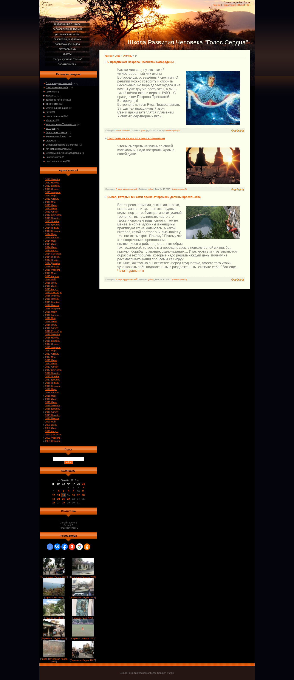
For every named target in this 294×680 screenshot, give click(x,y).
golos (143, 130)
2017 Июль (51, 363)
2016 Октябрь (52, 334)
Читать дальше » (130, 271)
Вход (241, 5)
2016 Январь (52, 305)
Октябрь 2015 (68, 480)
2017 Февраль (52, 347)
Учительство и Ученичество (61, 124)
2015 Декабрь (52, 302)
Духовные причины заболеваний (63, 153)
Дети (48, 112)
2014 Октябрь (52, 257)
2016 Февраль (52, 308)
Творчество (52, 103)
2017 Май (50, 357)
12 (53, 495)
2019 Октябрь (52, 415)
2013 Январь (52, 189)
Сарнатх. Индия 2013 (82, 638)
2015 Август (51, 289)
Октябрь (127, 55)
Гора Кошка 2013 (54, 597)
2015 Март (51, 273)
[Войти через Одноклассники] (87, 546)
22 (68, 499)
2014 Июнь (51, 244)
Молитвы (51, 120)
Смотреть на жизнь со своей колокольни (136, 138)
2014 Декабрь (52, 263)
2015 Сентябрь (53, 292)
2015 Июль (51, 286)
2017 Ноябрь (52, 376)
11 (83, 491)
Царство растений (56, 161)
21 (63, 499)
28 (63, 502)
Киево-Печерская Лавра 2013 (54, 660)
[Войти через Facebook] (64, 546)
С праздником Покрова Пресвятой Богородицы (140, 62)
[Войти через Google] (79, 546)
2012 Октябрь (52, 179)
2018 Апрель (52, 392)
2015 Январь (52, 266)
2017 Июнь (51, 360)
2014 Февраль (52, 231)
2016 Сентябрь (53, 331)
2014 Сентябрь (53, 253)
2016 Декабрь (52, 341)
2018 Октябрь (52, 405)
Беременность (54, 157)
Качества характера (57, 148)
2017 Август (51, 366)
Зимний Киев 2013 (83, 618)
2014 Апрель (52, 237)
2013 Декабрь (52, 224)
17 (78, 495)
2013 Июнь (51, 205)
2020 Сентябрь (53, 434)
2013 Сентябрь (53, 215)
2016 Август (51, 328)
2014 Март (51, 234)
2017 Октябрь (52, 373)
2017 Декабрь (52, 379)
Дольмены (51, 140)
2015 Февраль (52, 270)
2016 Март (51, 312)
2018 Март (51, 389)
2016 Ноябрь (52, 337)
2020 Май (50, 421)
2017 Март (51, 350)
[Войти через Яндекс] (72, 546)
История (50, 128)
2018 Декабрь (52, 408)
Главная (216, 5)
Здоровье (51, 95)
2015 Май (50, 279)
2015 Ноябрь (52, 299)
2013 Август (51, 211)
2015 (117, 55)
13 (58, 495)
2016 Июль (51, 324)
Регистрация (229, 5)
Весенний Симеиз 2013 (83, 577)
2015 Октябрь (52, 295)
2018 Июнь (51, 399)
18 (83, 495)
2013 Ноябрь (52, 221)
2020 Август (51, 431)
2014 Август (51, 250)
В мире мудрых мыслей (59, 83)
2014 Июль (51, 247)
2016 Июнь (51, 321)
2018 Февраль (52, 386)
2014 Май (50, 240)
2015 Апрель (52, 276)
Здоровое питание (56, 99)
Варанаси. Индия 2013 (83, 597)
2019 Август (51, 412)
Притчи (50, 91)
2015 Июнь (51, 282)
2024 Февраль (52, 441)
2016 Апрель (52, 315)
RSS (248, 5)
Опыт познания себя (57, 87)
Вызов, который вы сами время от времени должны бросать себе (154, 197)
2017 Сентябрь (53, 370)
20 (58, 499)
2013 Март (51, 195)
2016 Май (50, 318)
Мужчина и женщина (57, 108)
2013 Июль (51, 208)
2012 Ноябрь (52, 182)
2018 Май (50, 395)
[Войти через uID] (50, 546)
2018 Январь (52, 383)
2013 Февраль (52, 192)
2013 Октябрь (52, 218)
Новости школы (54, 116)
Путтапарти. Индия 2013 (53, 577)
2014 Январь (52, 228)
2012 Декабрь (52, 186)
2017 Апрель (52, 353)
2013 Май (50, 202)
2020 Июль (51, 428)
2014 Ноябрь (52, 260)
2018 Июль (51, 402)
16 (73, 495)
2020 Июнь (51, 425)
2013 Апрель (52, 198)
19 (53, 499)
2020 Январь (52, 418)
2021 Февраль (52, 437)
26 (53, 502)
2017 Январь (52, 344)
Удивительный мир (56, 136)
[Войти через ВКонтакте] (57, 546)
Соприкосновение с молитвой (62, 144)
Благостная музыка (56, 132)
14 (63, 495)
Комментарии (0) (171, 130)
